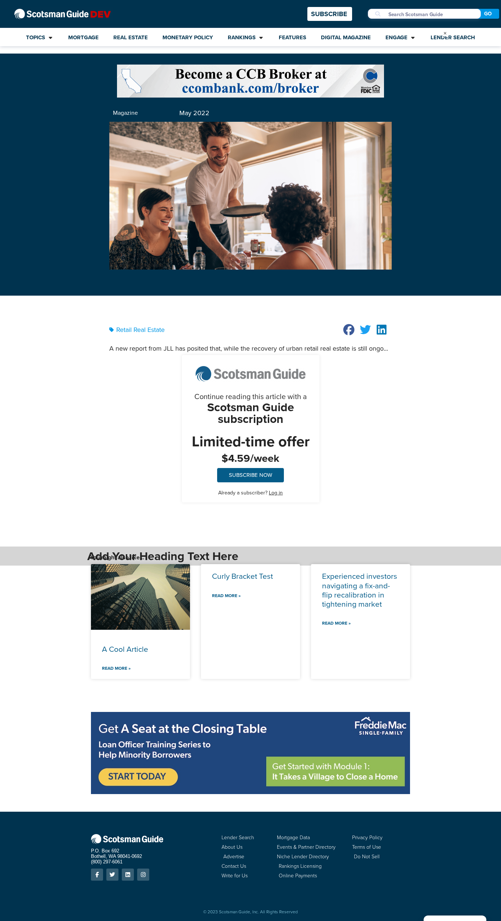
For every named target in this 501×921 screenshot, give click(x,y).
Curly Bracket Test (242, 576)
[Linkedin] (128, 875)
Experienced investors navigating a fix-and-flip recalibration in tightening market (359, 590)
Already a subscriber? (250, 493)
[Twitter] (112, 875)
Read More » (116, 668)
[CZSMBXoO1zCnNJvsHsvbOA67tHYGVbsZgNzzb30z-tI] (250, 792)
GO (488, 14)
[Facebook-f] (97, 875)
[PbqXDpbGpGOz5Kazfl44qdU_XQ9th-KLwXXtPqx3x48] (250, 95)
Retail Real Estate (140, 330)
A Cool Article (125, 649)
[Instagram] (143, 875)
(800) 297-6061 (106, 862)
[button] (349, 330)
